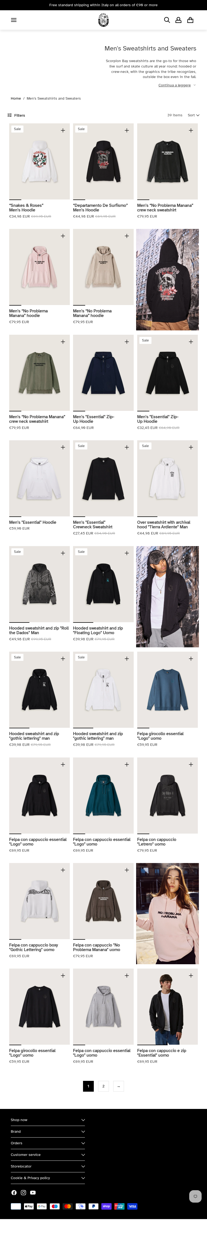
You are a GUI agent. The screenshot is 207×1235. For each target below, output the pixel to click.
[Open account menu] (178, 20)
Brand (16, 1131)
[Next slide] (65, 161)
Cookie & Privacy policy (30, 1178)
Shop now (19, 1120)
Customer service (26, 1154)
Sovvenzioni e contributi (70, 1227)
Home (16, 98)
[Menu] (14, 20)
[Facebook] (14, 1192)
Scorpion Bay (36, 1227)
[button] (193, 115)
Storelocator (21, 1166)
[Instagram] (23, 1192)
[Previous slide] (13, 161)
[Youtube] (33, 1192)
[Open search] (167, 20)
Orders (16, 1143)
